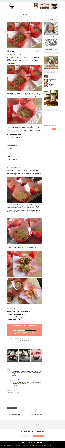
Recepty (12, 0)
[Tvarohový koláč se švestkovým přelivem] (46, 85)
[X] (33, 51)
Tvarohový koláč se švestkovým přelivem (52, 84)
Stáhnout (54, 125)
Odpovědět (14, 375)
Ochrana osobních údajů (27, 445)
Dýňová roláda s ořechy (52, 121)
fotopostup (16, 248)
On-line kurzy (32, 0)
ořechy (12, 338)
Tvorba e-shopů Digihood (7, 445)
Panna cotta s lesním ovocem (50, 119)
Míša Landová (12, 51)
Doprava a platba (17, 445)
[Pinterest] (35, 51)
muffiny (9, 338)
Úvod (8, 0)
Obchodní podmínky (37, 445)
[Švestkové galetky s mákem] (46, 80)
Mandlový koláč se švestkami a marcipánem (18, 317)
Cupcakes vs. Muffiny (13, 321)
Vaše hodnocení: (10, 392)
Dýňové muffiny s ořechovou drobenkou (17, 314)
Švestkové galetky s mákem (53, 79)
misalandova (33, 425)
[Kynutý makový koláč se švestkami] (46, 76)
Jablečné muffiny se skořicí (15, 316)
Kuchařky (17, 0)
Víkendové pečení (13, 18)
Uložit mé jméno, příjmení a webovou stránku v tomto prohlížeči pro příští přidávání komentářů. (22, 405)
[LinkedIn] (37, 51)
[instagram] (53, 0)
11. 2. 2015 (24, 20)
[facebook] (52, 0)
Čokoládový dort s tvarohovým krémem (35, 414)
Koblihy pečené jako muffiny (15, 319)
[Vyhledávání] (57, 0)
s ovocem (16, 338)
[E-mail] (38, 51)
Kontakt (38, 0)
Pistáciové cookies (49, 117)
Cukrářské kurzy (25, 0)
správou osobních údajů (39, 438)
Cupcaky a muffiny (24, 14)
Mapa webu (44, 445)
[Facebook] (31, 51)
